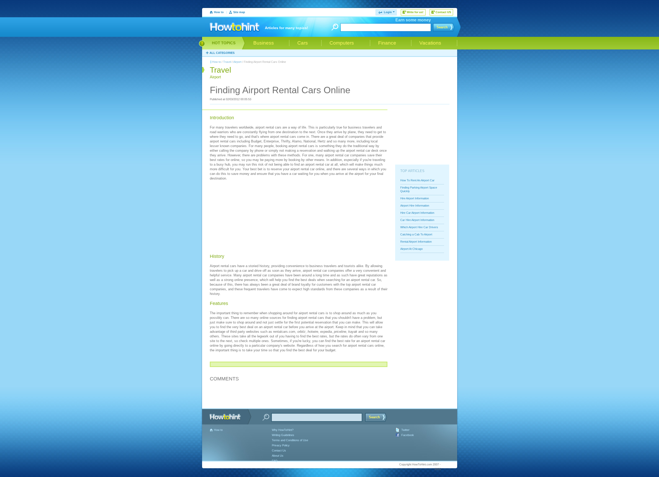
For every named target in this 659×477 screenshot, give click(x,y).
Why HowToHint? (282, 429)
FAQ (275, 460)
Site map (239, 12)
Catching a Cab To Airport (416, 234)
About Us (277, 455)
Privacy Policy (281, 445)
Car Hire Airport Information (417, 220)
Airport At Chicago (411, 248)
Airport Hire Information (414, 205)
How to (219, 12)
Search (442, 27)
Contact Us (279, 450)
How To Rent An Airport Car (417, 180)
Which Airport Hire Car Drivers (419, 227)
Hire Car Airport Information (417, 212)
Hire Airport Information (414, 198)
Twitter (405, 429)
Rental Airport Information (416, 241)
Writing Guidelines (283, 435)
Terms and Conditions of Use (290, 440)
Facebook (407, 435)
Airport (237, 61)
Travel (227, 61)
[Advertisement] (248, 218)
